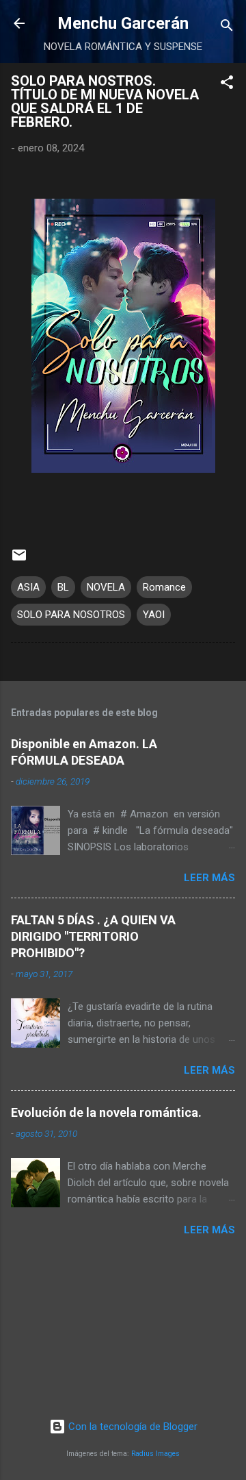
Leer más (209, 878)
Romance (164, 587)
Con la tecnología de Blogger (131, 1426)
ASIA (28, 587)
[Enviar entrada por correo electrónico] (19, 560)
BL (63, 587)
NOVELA (106, 587)
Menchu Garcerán (123, 23)
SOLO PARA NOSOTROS (71, 614)
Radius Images (155, 1453)
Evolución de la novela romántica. (106, 1112)
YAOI (154, 614)
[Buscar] (227, 28)
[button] (227, 84)
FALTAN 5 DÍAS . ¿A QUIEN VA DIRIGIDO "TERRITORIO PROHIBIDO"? (93, 936)
